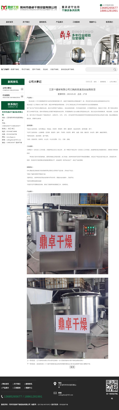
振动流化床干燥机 (67, 69)
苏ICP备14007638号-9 (44, 404)
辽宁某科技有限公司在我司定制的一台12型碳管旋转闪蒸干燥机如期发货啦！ (60, 360)
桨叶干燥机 (36, 69)
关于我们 (26, 22)
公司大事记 (11, 89)
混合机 (45, 69)
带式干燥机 (26, 69)
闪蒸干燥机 (54, 69)
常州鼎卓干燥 (64, 404)
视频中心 (92, 22)
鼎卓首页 (9, 22)
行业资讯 (11, 96)
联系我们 (109, 22)
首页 (95, 82)
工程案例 (76, 22)
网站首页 (5, 384)
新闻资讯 (42, 22)
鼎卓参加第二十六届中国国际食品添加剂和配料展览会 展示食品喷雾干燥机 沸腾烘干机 (63, 364)
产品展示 (59, 22)
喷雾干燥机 (15, 69)
